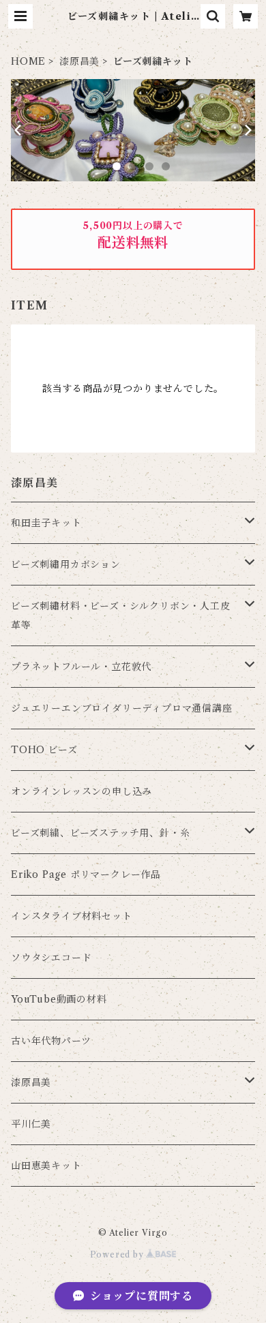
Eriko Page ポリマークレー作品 (86, 874)
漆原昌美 (79, 61)
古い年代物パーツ (51, 1041)
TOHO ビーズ (44, 750)
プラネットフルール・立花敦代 (81, 666)
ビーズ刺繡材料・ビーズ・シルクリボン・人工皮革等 (121, 615)
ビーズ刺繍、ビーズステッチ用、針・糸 (100, 833)
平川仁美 (31, 1124)
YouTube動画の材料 (59, 999)
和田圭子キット (46, 523)
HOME (28, 61)
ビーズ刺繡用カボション (66, 564)
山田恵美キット (46, 1165)
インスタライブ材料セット (71, 916)
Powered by (118, 1254)
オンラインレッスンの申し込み (81, 791)
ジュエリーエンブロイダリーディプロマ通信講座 (122, 708)
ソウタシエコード (51, 958)
